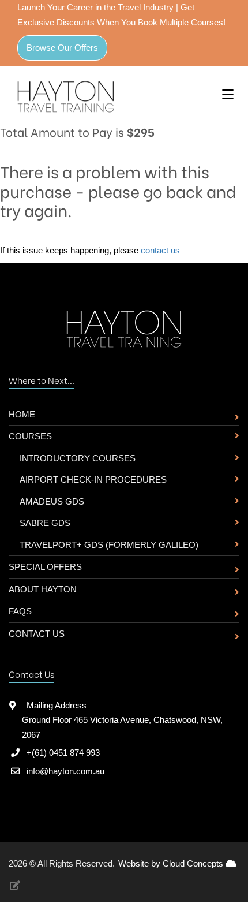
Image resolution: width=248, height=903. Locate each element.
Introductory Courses (78, 458)
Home (22, 414)
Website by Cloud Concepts (172, 863)
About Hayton (43, 589)
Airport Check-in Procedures (93, 479)
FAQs (20, 611)
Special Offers (45, 567)
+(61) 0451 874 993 (63, 753)
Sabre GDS (45, 523)
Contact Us (37, 634)
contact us (160, 250)
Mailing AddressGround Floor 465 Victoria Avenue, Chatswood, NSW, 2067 (122, 720)
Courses (30, 436)
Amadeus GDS (52, 501)
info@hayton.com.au (65, 771)
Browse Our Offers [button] (62, 48)
